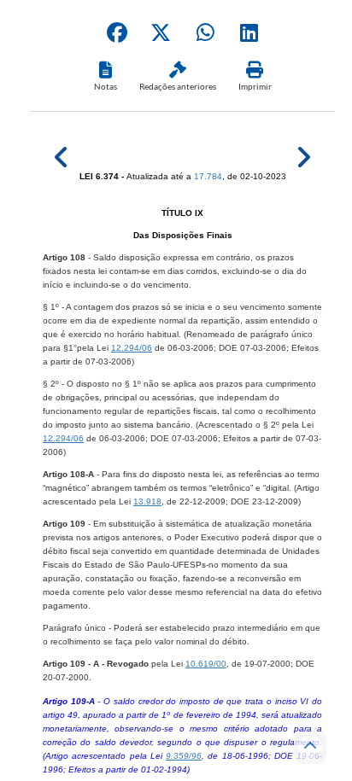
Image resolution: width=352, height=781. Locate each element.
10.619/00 (205, 663)
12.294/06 (131, 348)
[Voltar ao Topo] (310, 747)
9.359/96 (184, 756)
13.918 (147, 501)
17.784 (208, 176)
